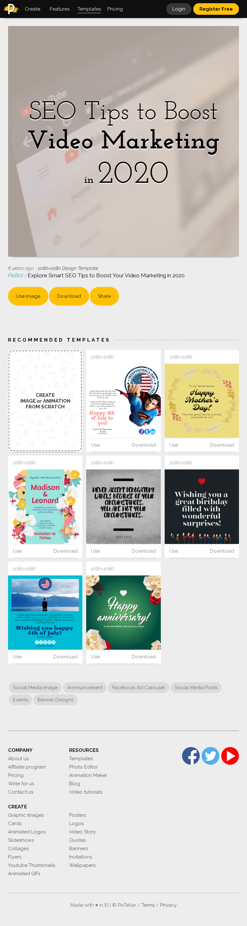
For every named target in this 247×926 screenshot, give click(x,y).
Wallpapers (82, 865)
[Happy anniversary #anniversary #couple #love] (123, 612)
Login (178, 9)
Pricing (15, 775)
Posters (77, 815)
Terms (148, 905)
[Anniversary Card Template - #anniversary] (202, 401)
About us (18, 758)
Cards (15, 823)
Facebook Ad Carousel (138, 687)
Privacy (168, 905)
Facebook (191, 756)
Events (20, 700)
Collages (18, 848)
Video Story (82, 832)
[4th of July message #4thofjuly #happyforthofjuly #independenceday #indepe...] (45, 612)
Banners (78, 848)
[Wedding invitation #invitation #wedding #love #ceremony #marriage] (45, 506)
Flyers (14, 857)
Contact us (20, 792)
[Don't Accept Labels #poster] (123, 506)
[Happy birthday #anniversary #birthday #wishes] (202, 506)
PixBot (16, 275)
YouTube (230, 756)
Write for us (21, 784)
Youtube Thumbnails (31, 865)
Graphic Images (26, 815)
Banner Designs (55, 700)
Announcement (85, 687)
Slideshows (21, 840)
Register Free (216, 9)
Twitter (210, 756)
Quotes (77, 840)
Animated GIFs (24, 874)
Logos (76, 823)
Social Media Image (35, 687)
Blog (74, 784)
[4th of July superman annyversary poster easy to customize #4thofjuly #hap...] (123, 401)
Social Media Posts (196, 687)
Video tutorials (85, 792)
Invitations (80, 857)
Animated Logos (27, 832)
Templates (81, 758)
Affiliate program (27, 767)
